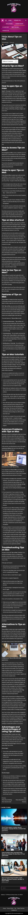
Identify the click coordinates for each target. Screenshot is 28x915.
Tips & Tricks (9, 23)
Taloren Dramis (5, 831)
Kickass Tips (17, 20)
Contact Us (5, 30)
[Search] (26, 20)
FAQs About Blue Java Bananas (21, 799)
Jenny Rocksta (5, 42)
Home (9, 20)
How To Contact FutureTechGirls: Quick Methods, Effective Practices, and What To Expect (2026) (13, 879)
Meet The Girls (15, 27)
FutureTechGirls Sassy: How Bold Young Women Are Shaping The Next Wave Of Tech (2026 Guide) (13, 854)
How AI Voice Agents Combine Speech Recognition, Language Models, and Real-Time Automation (14, 829)
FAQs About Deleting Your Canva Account (7, 799)
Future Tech (5, 27)
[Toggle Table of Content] (15, 61)
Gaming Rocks (19, 23)
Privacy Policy (10, 908)
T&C (15, 908)
